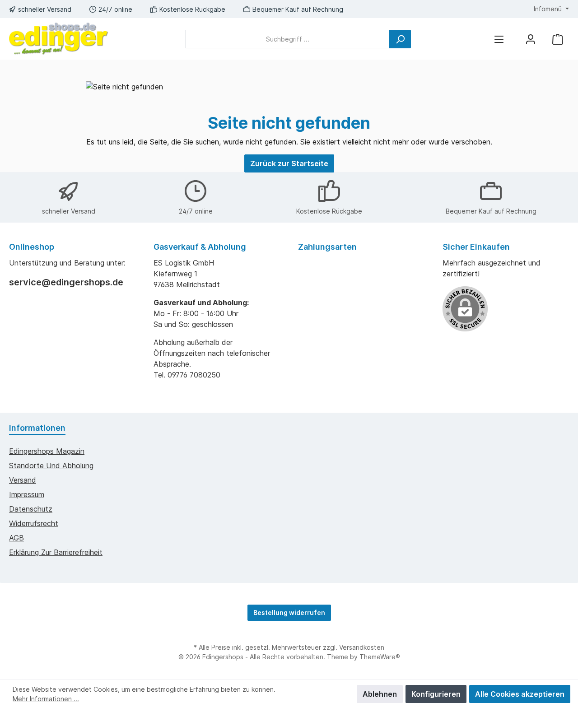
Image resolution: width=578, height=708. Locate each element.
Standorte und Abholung (51, 465)
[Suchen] (400, 39)
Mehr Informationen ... (46, 699)
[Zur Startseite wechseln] (58, 39)
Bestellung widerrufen (289, 612)
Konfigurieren (436, 694)
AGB (16, 537)
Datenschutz (30, 508)
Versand (22, 479)
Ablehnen (380, 694)
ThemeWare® (379, 657)
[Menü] (499, 39)
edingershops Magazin (46, 451)
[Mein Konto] (530, 39)
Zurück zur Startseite (289, 163)
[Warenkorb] (557, 39)
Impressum (26, 494)
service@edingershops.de (66, 282)
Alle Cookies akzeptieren (519, 694)
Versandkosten (361, 647)
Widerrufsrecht (33, 523)
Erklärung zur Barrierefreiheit (56, 552)
